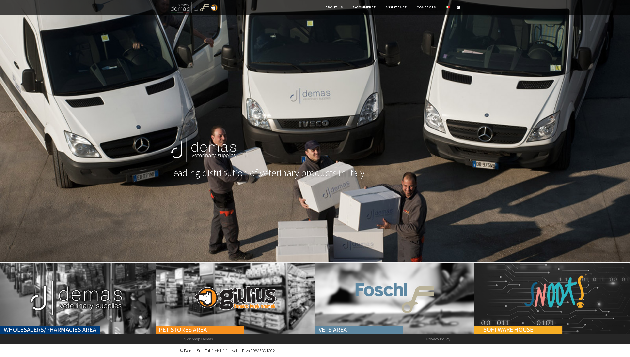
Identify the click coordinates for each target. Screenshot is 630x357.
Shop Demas (202, 338)
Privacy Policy (438, 338)
